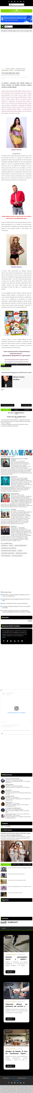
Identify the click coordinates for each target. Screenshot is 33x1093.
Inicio (3, 637)
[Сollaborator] (16, 18)
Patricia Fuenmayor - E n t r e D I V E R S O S (17, 814)
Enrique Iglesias (21, 553)
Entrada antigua (26, 405)
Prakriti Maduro (15, 493)
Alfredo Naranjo (9, 784)
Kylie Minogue (5, 555)
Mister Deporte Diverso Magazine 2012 (19, 867)
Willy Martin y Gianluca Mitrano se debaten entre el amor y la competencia (15, 595)
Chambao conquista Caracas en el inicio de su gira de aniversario (16, 607)
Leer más (9, 971)
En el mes (16, 864)
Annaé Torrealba (20, 545)
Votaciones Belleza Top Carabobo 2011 (19, 886)
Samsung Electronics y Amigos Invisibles (19, 459)
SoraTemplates (13, 1078)
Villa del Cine (8, 790)
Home (3, 68)
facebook (27, 409)
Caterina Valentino (7, 553)
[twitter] (12, 1)
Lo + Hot (6, 864)
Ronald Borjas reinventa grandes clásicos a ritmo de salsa (16, 599)
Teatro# (9, 366)
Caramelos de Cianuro (8, 550)
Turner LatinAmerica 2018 (12, 778)
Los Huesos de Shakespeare (13, 808)
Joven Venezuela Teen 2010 (16, 874)
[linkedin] (14, 641)
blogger (5, 409)
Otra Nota (13, 509)
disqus (16, 409)
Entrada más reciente (7, 405)
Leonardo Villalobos (8, 548)
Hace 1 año (27, 864)
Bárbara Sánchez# (22, 364)
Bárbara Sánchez (20, 68)
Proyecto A (14, 526)
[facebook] (9, 1)
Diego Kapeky (5, 70)
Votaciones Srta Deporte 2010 (17, 880)
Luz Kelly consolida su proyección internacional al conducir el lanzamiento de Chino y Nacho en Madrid (16, 611)
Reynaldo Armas (9, 796)
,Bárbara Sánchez (16, 77)
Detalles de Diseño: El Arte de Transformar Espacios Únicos (16, 1053)
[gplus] (11, 641)
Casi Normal (14, 477)
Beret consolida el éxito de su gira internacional (14, 603)
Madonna (4, 545)
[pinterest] (15, 1)
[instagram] (24, 1)
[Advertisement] (16, 49)
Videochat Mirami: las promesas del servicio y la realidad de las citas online (16, 1006)
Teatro (11, 70)
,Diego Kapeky (24, 77)
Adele (20, 550)
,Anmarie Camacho (7, 77)
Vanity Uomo (8, 802)
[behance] (21, 1)
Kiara (11, 545)
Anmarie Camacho (10, 68)
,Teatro (3, 78)
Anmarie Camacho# (10, 364)
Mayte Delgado (17, 555)
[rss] (18, 1)
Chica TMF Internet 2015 (15, 892)
